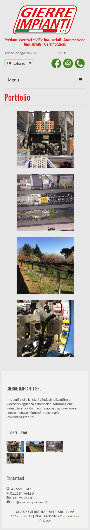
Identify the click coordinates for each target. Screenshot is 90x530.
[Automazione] (45, 202)
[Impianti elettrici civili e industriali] (45, 265)
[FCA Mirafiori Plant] (45, 328)
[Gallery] (45, 139)
